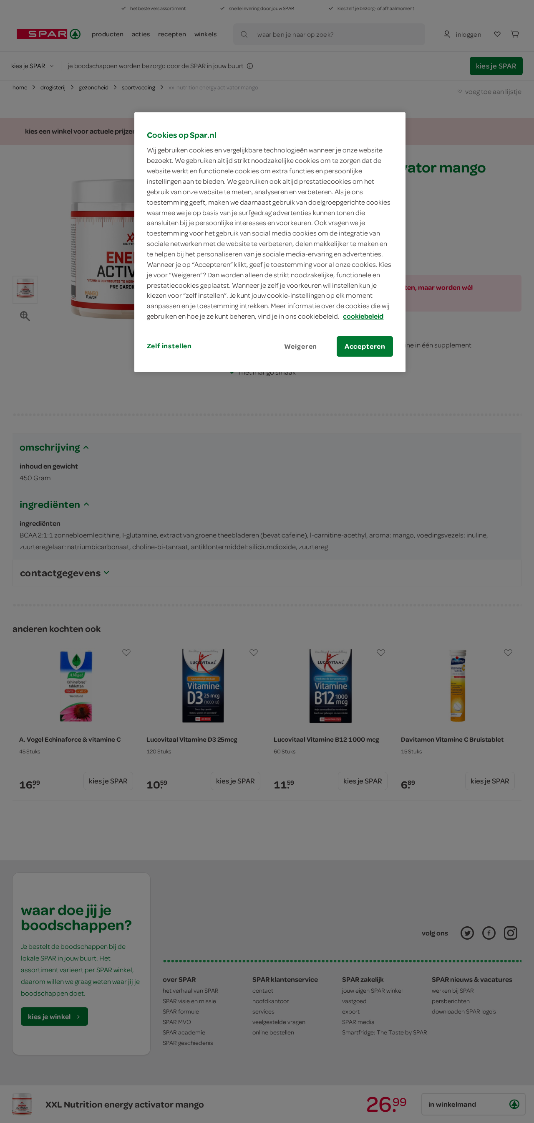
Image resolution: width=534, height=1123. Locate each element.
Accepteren (365, 346)
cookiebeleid (363, 316)
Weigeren (300, 346)
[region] (270, 242)
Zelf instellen (169, 345)
